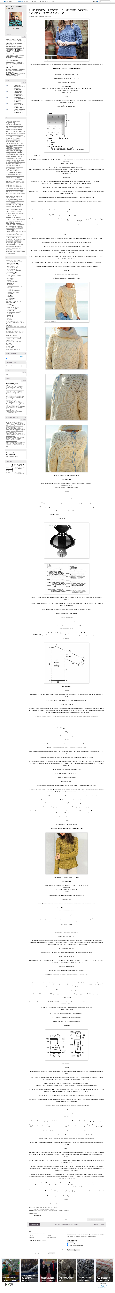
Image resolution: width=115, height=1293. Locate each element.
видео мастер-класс (17, 126)
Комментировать (34, 1224)
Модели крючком (11, 266)
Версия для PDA (103, 1285)
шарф (19, 251)
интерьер (18, 165)
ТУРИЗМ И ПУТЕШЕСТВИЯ (13, 338)
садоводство (9, 224)
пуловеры (17, 217)
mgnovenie (8, 392)
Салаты (9, 280)
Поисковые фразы (19, 473)
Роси (19, 439)
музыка (7, 196)
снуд (16, 231)
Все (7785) (23, 419)
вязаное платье (16, 143)
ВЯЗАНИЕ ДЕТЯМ (11, 267)
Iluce (16, 390)
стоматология (12, 232)
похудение (8, 213)
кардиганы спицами (13, 172)
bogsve (20, 387)
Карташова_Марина (11, 434)
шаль (16, 246)
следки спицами (10, 231)
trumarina (23, 429)
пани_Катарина (10, 406)
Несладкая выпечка (12, 292)
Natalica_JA (15, 392)
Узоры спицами (11, 269)
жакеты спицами (17, 156)
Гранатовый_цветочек (11, 433)
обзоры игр (15, 199)
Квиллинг (9, 316)
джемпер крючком (17, 147)
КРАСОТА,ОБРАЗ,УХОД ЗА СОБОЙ (15, 322)
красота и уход (15, 177)
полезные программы (17, 207)
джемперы (10, 151)
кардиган (9, 169)
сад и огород (17, 223)
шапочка (22, 250)
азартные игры (11, 123)
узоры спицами (17, 244)
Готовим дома (9, 273)
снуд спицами (22, 231)
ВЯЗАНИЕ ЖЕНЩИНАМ (13, 261)
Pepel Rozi (6, 8)
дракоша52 (9, 397)
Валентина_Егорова (11, 432)
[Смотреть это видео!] (10, 87)
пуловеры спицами (13, 219)
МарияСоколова (10, 438)
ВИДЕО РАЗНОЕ (10, 340)
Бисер (8, 318)
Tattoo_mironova (10, 426)
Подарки (9, 313)
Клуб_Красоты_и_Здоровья (13, 401)
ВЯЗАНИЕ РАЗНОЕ (12, 264)
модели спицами (10, 191)
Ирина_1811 (21, 433)
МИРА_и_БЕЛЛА (10, 405)
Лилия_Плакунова (10, 436)
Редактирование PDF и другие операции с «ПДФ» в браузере (14, 47)
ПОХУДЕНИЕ (9, 344)
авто (12, 121)
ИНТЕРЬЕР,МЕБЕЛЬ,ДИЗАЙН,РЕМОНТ (16, 327)
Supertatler (8, 393)
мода (22, 190)
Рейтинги (35, 1)
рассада (23, 219)
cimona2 (20, 388)
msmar (7, 429)
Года (22, 396)
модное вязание (12, 193)
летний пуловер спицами (13, 186)
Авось (43, 1)
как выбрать (19, 167)
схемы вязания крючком (14, 234)
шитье (13, 253)
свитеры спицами (17, 228)
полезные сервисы (10, 209)
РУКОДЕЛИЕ (9, 302)
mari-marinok (20, 428)
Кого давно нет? (10, 386)
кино (22, 172)
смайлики (43, 1240)
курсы (23, 181)
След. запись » (74, 1224)
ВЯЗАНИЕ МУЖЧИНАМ (13, 270)
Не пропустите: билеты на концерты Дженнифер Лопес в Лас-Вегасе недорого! (15, 71)
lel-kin (22, 390)
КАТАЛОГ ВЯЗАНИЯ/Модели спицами (44, 1209)
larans (19, 390)
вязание (9, 128)
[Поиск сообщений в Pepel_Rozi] (21, 356)
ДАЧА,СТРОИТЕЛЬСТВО (12, 337)
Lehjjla (21, 423)
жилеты (17, 158)
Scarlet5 (16, 383)
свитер (8, 226)
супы (7, 234)
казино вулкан (10, 167)
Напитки (9, 293)
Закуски (9, 278)
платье (13, 203)
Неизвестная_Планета (12, 456)
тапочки (19, 236)
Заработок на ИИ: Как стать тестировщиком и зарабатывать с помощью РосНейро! (15, 55)
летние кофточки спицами (17, 184)
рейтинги (8, 221)
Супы (8, 295)
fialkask (8, 390)
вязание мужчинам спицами (19, 133)
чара (7, 446)
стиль (7, 374)
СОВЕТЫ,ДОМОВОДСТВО (12, 321)
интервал (20, 443)
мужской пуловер (21, 194)
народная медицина (16, 196)
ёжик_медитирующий (11, 431)
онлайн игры (10, 201)
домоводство (17, 153)
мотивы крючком (13, 194)
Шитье (8, 304)
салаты (14, 224)
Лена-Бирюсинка (18, 402)
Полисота (16, 406)
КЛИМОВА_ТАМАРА (11, 400)
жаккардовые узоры (10, 158)
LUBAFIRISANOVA (13, 391)
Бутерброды (10, 298)
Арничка (14, 395)
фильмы (8, 246)
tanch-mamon (19, 393)
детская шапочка (19, 145)
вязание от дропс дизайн (12, 138)
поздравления (9, 207)
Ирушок (14, 398)
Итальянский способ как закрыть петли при (19, 87)
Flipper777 (12, 390)
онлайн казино (19, 201)
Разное (9, 277)
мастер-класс (9, 188)
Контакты (103, 1286)
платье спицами (18, 205)
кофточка (19, 174)
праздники (14, 213)
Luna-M (20, 391)
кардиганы (16, 170)
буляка (13, 396)
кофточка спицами (12, 176)
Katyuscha (19, 422)
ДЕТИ (7, 343)
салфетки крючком (20, 224)
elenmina (12, 427)
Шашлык (9, 296)
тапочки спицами (10, 237)
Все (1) (24, 372)
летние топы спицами (11, 185)
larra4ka (8, 428)
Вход (27, 1)
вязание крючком (13, 131)
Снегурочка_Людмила (11, 411)
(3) (22, 101)
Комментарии (18, 6)
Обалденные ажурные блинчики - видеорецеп (20, 99)
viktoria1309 (9, 395)
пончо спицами (17, 211)
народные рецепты (11, 197)
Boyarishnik (9, 388)
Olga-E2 (20, 392)
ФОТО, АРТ (8, 346)
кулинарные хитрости (16, 181)
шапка (14, 248)
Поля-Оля (8, 407)
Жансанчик (9, 398)
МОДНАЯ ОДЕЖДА (11, 335)
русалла (21, 409)
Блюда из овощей (11, 281)
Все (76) (24, 37)
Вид (96, 2)
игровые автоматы (13, 162)
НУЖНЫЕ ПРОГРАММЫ (12, 341)
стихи (7, 233)
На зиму (9, 289)
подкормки (8, 206)
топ (16, 237)
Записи (7, 6)
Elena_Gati (8, 422)
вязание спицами (13, 140)
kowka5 (17, 427)
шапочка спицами (12, 251)
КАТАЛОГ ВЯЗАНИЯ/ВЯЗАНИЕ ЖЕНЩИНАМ (46, 1207)
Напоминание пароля (51, 1237)
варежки (13, 124)
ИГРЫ (7, 325)
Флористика (10, 319)
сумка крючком (20, 233)
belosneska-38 (14, 387)
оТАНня (17, 405)
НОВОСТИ (8, 329)
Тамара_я (8, 412)
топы (13, 239)
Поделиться (100, 1219)
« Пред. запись (57, 1224)
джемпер (9, 147)
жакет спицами (19, 154)
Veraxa (21, 426)
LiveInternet (8, 2)
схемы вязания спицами (14, 235)
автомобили (16, 121)
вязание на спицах (17, 136)
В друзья (16, 28)
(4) (22, 89)
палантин (8, 203)
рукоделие (10, 223)
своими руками (12, 230)
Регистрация (20, 1)
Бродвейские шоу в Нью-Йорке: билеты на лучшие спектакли (14, 63)
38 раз (36, 1213)
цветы (12, 246)
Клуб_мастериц (10, 402)
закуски (14, 160)
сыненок (19, 411)
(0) (24, 40)
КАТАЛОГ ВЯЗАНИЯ (11, 260)
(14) (23, 107)
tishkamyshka (17, 429)
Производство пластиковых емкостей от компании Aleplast (14, 40)
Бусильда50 (18, 396)
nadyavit (12, 429)
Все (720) (23, 380)
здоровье (20, 160)
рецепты (18, 221)
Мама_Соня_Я (20, 404)
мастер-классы (16, 190)
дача (21, 143)
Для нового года (11, 309)
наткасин (8, 444)
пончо (13, 211)
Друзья (12, 6)
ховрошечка (14, 412)
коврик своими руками (10, 174)
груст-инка (8, 443)
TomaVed (16, 426)
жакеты (8, 156)
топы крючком (19, 239)
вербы (24, 442)
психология (21, 213)
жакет (12, 154)
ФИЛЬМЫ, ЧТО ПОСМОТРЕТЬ (13, 331)
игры (13, 165)
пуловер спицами (12, 216)
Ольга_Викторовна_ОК (12, 439)
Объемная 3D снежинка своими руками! (19, 105)
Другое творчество (11, 307)
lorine (7, 391)
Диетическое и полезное (13, 286)
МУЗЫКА (8, 347)
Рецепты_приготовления (12, 409)
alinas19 (8, 387)
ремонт (12, 221)
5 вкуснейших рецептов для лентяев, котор (18, 93)
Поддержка (94, 1)
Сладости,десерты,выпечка (14, 275)
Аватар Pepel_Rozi (15, 19)
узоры (14, 243)
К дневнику (66, 1224)
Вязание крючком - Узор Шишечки (19, 110)
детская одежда (10, 145)
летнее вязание (10, 182)
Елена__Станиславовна (18, 397)
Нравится (93, 1219)
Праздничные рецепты (13, 290)
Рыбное (9, 287)
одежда (20, 199)
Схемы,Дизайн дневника (12, 349)
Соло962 (19, 442)
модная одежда (19, 191)
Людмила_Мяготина (11, 404)
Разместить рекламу (103, 1287)
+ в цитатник (47, 16)
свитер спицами (17, 226)
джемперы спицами (64, 1210)
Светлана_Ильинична (11, 410)
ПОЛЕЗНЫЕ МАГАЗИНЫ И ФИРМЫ (15, 332)
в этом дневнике (11, 359)
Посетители (17, 472)
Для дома (9, 306)
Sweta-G (14, 393)
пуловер (9, 215)
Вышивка (9, 310)
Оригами (9, 315)
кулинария (10, 179)
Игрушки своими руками (13, 312)
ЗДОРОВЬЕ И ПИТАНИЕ (12, 301)
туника (14, 241)
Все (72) (24, 82)
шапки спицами (15, 249)
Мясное (9, 284)
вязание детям (16, 129)
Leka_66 (8, 424)
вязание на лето (11, 135)
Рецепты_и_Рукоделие (17, 407)
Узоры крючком (10, 272)
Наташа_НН (18, 438)
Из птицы (9, 283)
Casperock (14, 388)
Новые (102, 1224)
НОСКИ (8, 121)
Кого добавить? (19, 386)
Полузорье (22, 406)
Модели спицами (11, 263)
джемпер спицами (13, 149)
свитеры (8, 228)
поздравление (16, 206)
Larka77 (17, 423)
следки (20, 229)
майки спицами (18, 186)
